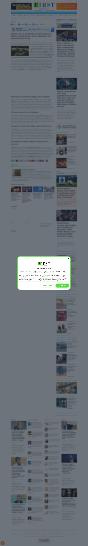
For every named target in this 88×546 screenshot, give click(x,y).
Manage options (47, 285)
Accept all (62, 285)
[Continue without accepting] (68, 259)
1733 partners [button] (28, 271)
